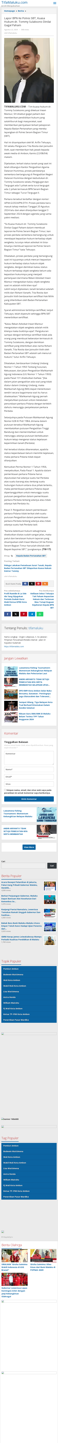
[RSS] (45, 583)
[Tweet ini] (15, 614)
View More (29, 847)
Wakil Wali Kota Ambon (14, 986)
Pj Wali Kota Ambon (12, 1008)
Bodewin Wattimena (13, 974)
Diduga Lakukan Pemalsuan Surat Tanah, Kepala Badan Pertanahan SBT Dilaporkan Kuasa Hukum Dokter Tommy (28, 568)
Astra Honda (9, 997)
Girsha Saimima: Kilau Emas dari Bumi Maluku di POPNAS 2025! (42, 1267)
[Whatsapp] (40, 614)
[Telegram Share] (31, 614)
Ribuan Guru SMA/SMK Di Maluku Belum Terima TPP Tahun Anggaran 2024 (34, 716)
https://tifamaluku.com (14, 646)
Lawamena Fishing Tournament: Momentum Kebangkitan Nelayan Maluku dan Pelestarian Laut (35, 670)
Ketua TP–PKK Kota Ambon (16, 1014)
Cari (3, 861)
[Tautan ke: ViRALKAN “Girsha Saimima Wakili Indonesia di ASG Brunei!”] (14, 1255)
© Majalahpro (7, 1237)
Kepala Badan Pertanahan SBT (31, 555)
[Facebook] (25, 583)
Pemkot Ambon (10, 969)
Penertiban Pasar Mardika (16, 1020)
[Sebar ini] (7, 614)
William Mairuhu (11, 1003)
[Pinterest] (38, 583)
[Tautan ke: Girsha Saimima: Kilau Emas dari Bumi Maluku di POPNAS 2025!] (43, 1255)
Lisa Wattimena (11, 991)
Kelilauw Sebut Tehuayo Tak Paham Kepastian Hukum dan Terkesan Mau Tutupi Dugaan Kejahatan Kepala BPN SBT (42, 599)
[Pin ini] (23, 614)
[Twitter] (32, 583)
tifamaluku (36, 628)
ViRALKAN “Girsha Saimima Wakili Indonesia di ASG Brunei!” (14, 1267)
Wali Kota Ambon (11, 980)
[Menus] (55, 3)
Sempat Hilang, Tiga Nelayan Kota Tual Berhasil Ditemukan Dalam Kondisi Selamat (35, 705)
